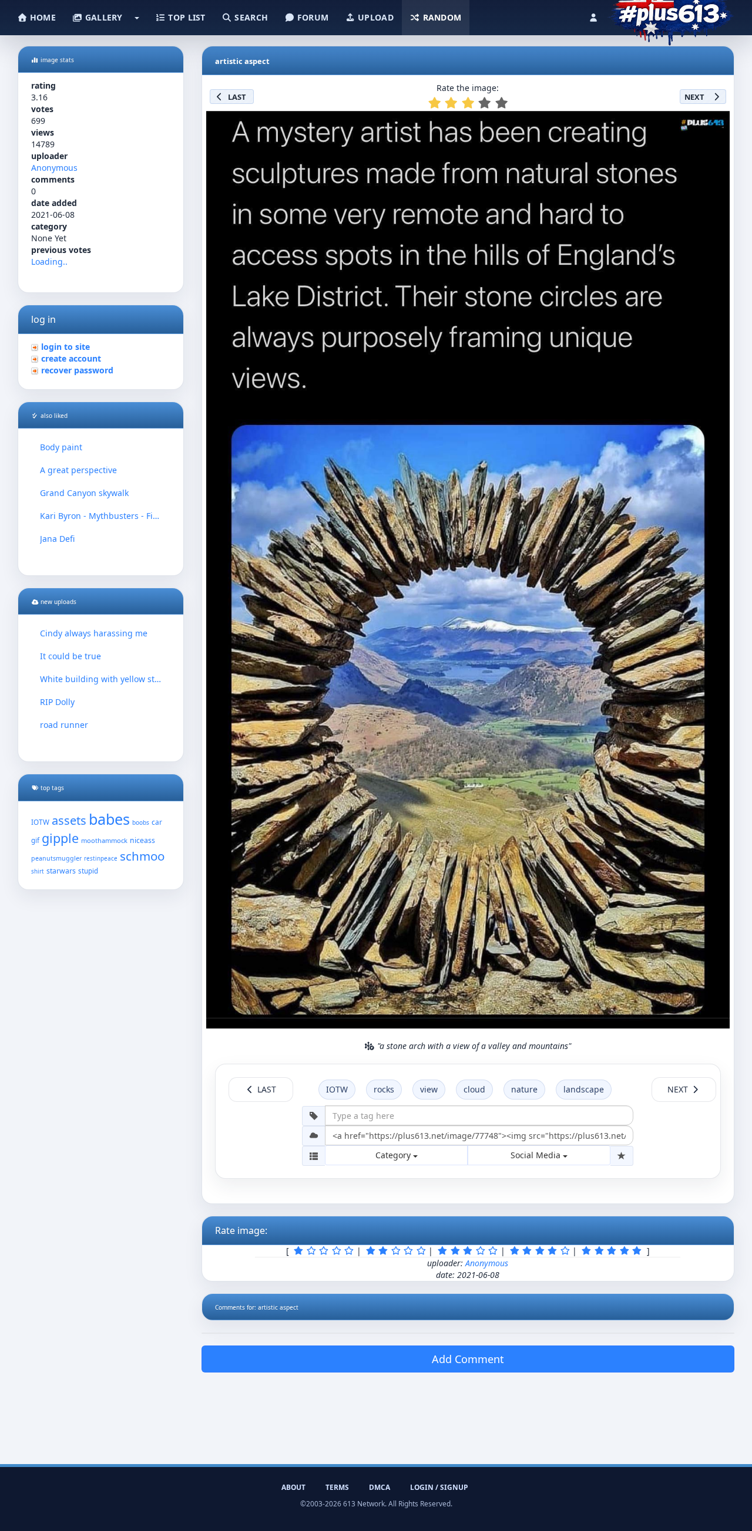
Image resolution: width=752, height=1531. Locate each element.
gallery (102, 17)
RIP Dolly (57, 701)
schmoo (142, 856)
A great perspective (78, 470)
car (157, 822)
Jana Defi (57, 538)
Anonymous (54, 167)
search (250, 17)
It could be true (70, 656)
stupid (88, 870)
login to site (65, 346)
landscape (583, 1089)
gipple (60, 838)
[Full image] (716, 123)
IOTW (40, 822)
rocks (384, 1089)
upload (374, 17)
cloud (474, 1089)
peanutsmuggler (56, 858)
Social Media (537, 1155)
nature (524, 1089)
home (42, 17)
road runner (64, 724)
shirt (37, 871)
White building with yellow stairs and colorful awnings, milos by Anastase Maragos (101, 678)
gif (35, 840)
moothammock (104, 840)
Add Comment (468, 1359)
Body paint (61, 447)
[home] (670, 14)
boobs (140, 822)
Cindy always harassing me (93, 633)
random (440, 17)
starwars (61, 871)
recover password (77, 370)
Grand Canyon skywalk (84, 492)
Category (394, 1155)
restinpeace (101, 858)
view (429, 1089)
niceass (142, 840)
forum (312, 17)
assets (69, 820)
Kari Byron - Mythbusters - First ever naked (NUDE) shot (101, 515)
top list (186, 17)
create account (71, 358)
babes (109, 819)
